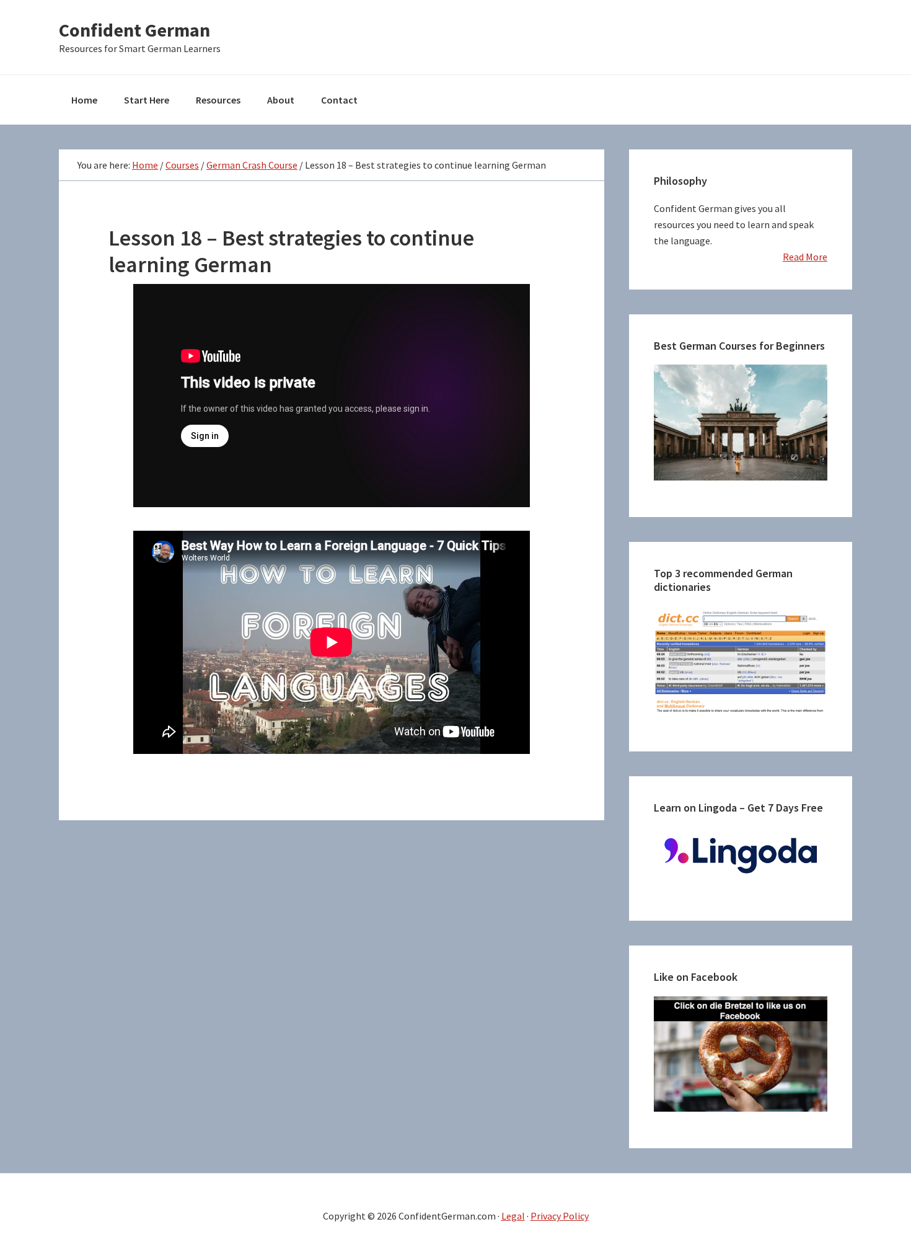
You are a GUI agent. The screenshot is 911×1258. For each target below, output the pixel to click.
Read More (805, 256)
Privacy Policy (559, 1216)
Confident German (134, 30)
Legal (513, 1216)
